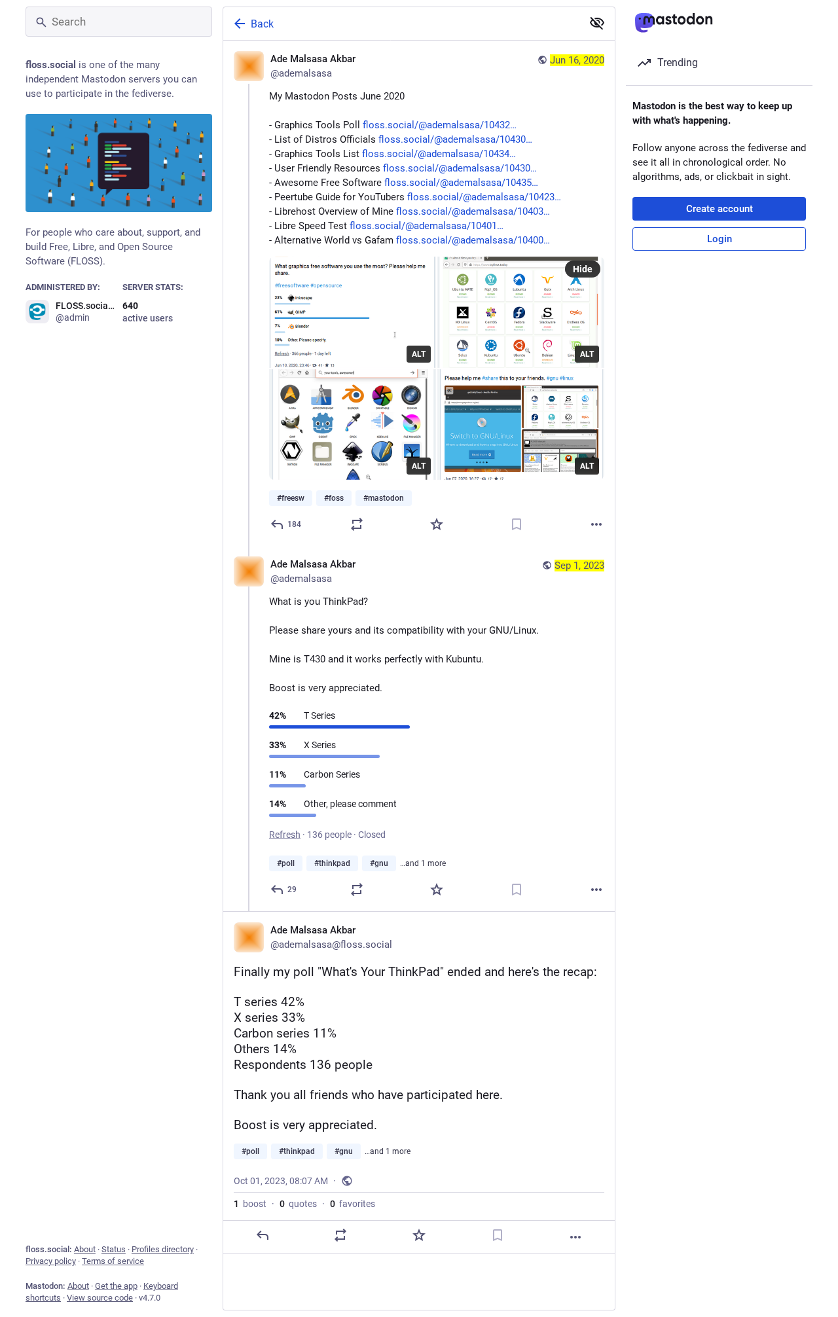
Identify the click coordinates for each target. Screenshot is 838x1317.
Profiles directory (163, 1249)
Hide (582, 269)
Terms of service (113, 1261)
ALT (419, 354)
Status (113, 1249)
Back (262, 24)
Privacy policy (51, 1261)
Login (719, 239)
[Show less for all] (597, 23)
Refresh (285, 834)
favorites (352, 1204)
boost (250, 1204)
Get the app (116, 1286)
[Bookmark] (516, 524)
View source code (100, 1298)
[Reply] (262, 1235)
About (85, 1249)
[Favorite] (437, 524)
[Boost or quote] (357, 524)
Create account (719, 209)
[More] (596, 524)
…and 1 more (423, 863)
